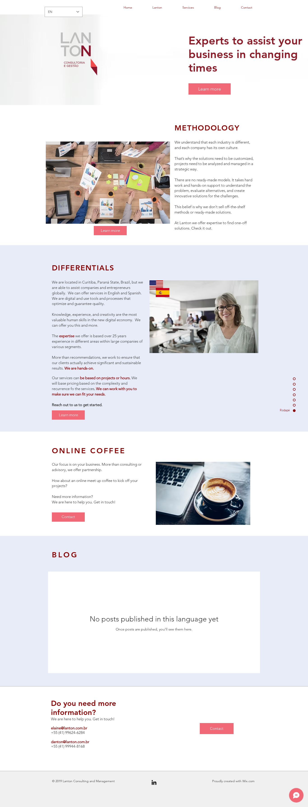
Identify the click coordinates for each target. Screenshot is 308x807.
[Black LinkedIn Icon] (154, 782)
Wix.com (248, 781)
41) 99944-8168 (72, 746)
